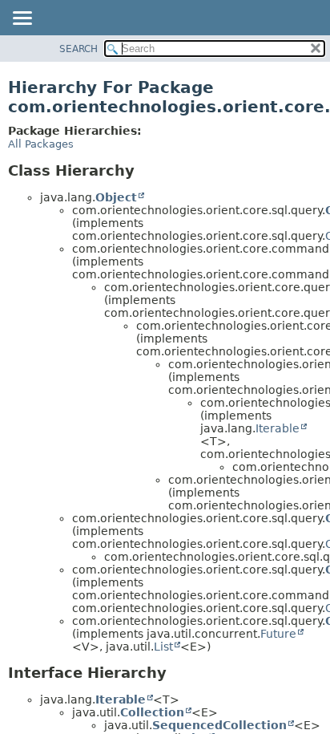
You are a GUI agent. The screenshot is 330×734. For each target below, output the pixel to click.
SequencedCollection (219, 725)
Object (116, 197)
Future (278, 633)
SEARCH (78, 49)
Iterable (278, 428)
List (163, 646)
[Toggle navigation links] (21, 19)
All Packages (41, 144)
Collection (152, 712)
